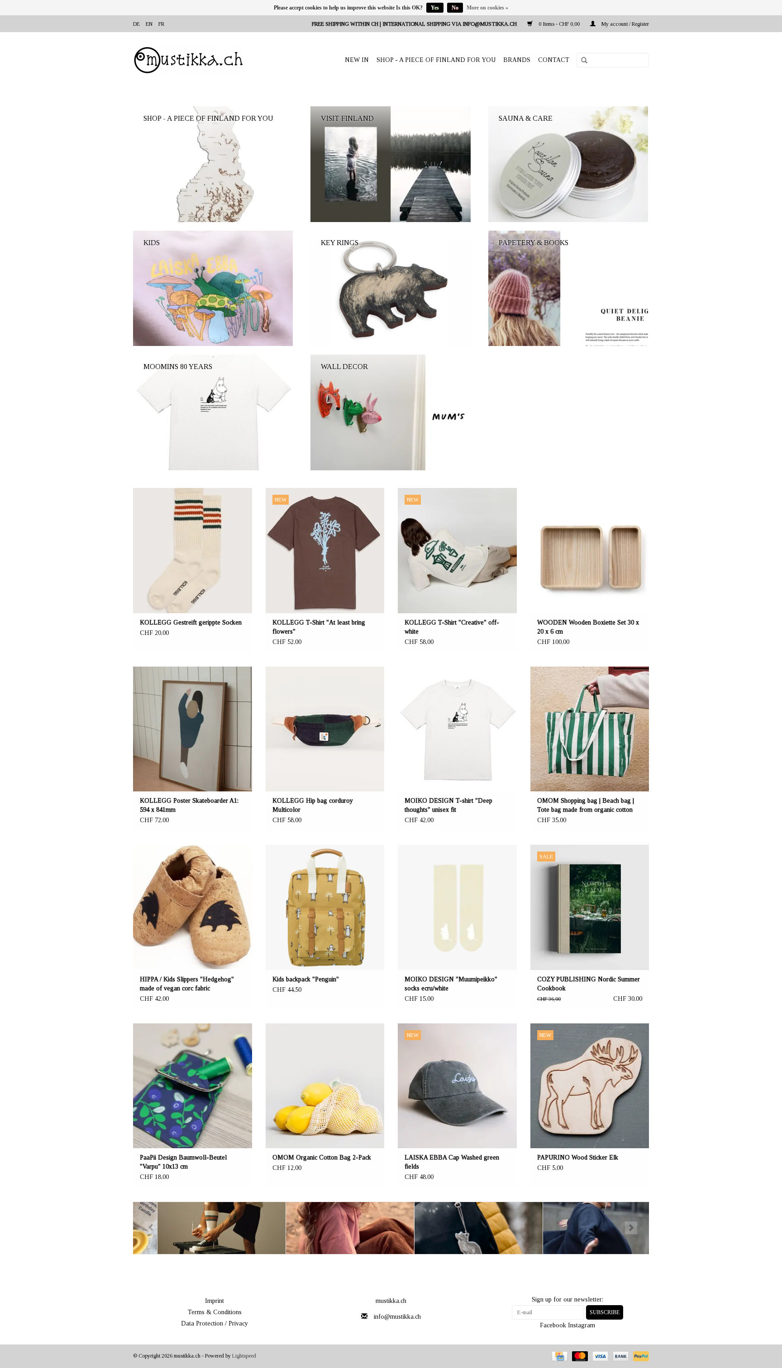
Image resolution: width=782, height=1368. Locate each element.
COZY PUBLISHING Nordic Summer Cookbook (588, 984)
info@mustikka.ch (397, 1316)
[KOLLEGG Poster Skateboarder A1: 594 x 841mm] (192, 729)
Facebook (553, 1325)
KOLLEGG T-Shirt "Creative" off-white (452, 627)
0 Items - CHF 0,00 (559, 24)
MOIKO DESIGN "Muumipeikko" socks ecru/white (451, 984)
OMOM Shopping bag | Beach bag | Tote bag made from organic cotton (585, 805)
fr (161, 24)
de (136, 24)
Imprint (214, 1300)
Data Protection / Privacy (214, 1323)
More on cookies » (487, 8)
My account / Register (624, 24)
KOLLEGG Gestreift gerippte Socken (191, 622)
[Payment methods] (558, 1356)
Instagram (581, 1325)
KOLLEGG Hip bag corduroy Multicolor (312, 805)
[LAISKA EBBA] (326, 1228)
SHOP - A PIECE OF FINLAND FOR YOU (436, 60)
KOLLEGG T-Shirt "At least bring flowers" (318, 627)
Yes (435, 8)
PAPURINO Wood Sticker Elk (577, 1157)
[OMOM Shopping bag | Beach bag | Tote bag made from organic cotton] (589, 729)
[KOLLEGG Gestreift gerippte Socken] (192, 550)
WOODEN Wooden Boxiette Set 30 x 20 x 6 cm (588, 627)
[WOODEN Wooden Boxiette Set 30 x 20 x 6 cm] (589, 550)
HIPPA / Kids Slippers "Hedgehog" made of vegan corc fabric (187, 984)
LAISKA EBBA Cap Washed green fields (452, 1162)
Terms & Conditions (215, 1312)
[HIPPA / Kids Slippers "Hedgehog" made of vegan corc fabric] (192, 907)
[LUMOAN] (583, 1228)
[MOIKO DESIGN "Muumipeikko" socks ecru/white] (457, 907)
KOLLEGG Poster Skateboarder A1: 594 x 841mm (189, 805)
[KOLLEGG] (198, 1228)
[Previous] (151, 1227)
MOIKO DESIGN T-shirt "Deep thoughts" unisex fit (448, 805)
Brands (516, 60)
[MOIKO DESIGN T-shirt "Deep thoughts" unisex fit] (457, 729)
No (455, 8)
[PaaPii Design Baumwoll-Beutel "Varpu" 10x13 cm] (192, 1086)
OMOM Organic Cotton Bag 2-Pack (321, 1157)
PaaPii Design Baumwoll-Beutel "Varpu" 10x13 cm (183, 1162)
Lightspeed (244, 1356)
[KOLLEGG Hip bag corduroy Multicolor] (325, 729)
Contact (553, 60)
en (149, 24)
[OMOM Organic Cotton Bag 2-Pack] (325, 1086)
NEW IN (357, 60)
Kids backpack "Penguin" (305, 979)
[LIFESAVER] (455, 1228)
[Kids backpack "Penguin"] (325, 907)
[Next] (631, 1227)
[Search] (581, 60)
